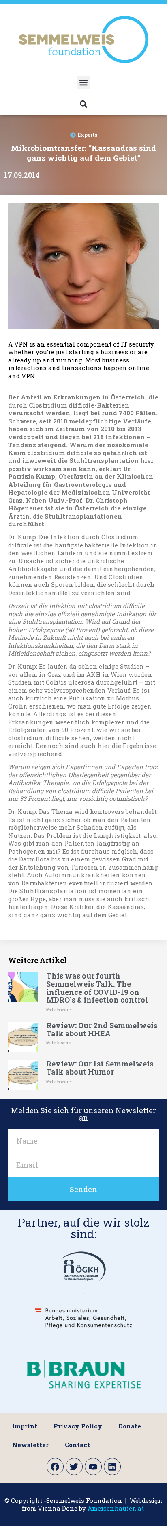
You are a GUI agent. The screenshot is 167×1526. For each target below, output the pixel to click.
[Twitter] (74, 1466)
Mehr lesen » (59, 1009)
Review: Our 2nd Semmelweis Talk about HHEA (101, 1029)
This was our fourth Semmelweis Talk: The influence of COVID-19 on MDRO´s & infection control (97, 988)
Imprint (24, 1426)
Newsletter (30, 1445)
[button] (83, 82)
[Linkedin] (112, 1466)
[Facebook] (55, 1466)
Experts (87, 134)
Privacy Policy (78, 1426)
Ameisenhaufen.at (116, 1508)
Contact (77, 1445)
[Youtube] (93, 1466)
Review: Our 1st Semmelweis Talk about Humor (99, 1068)
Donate (129, 1426)
